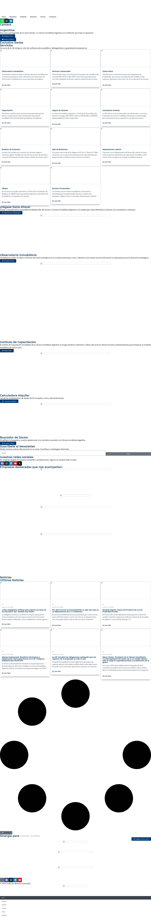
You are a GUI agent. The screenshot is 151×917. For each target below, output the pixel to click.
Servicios (33, 17)
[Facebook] (2, 463)
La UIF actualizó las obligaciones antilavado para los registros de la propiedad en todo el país (74, 658)
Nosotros (13, 17)
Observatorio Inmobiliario (12, 71)
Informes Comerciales (61, 71)
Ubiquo (5, 188)
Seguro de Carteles (60, 110)
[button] (6, 832)
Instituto (23, 17)
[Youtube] (15, 463)
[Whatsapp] (2, 21)
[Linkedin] (11, 21)
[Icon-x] (2, 880)
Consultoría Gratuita (111, 110)
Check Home (108, 71)
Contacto (52, 17)
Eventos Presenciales (61, 188)
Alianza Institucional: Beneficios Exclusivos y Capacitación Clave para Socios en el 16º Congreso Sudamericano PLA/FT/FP (23, 659)
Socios (42, 17)
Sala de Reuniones (60, 149)
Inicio (4, 17)
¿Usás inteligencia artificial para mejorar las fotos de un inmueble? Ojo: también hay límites (24, 611)
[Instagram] (6, 21)
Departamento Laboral (112, 149)
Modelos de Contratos (11, 149)
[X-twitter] (19, 463)
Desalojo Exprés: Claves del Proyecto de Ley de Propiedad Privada (122, 611)
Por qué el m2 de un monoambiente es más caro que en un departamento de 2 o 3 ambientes (75, 611)
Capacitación (7, 110)
